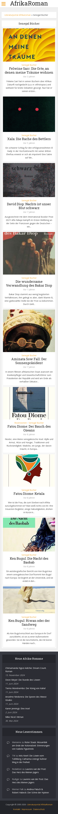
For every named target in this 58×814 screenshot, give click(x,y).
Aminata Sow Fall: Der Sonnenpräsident (29, 361)
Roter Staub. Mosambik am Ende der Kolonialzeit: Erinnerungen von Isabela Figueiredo (31, 745)
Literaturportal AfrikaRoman (39, 804)
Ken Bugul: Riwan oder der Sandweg (29, 622)
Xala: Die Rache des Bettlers (29, 139)
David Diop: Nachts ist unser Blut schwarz (29, 206)
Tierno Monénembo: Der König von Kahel (25, 688)
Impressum (27, 809)
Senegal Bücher (29, 65)
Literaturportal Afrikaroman (17, 15)
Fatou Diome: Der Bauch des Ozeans (29, 428)
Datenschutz (39, 809)
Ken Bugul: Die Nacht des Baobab (29, 560)
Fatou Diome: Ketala (29, 493)
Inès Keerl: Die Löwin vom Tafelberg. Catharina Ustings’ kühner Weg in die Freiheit (29, 759)
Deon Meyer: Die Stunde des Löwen (22, 679)
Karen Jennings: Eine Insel (17, 708)
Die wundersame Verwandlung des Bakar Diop (29, 283)
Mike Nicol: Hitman (14, 717)
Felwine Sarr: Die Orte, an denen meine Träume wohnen (29, 70)
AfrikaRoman (29, 3)
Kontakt (16, 809)
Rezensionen (20, 423)
